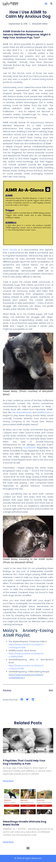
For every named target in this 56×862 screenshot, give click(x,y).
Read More (8, 781)
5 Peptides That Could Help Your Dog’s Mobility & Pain (24, 762)
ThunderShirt (29, 447)
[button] (46, 3)
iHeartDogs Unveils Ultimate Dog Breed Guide (24, 823)
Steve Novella (10, 249)
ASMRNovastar (44, 412)
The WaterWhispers (22, 412)
